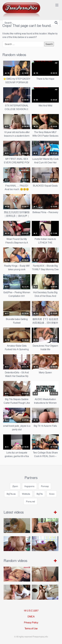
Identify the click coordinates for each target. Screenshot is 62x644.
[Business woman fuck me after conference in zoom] (45, 592)
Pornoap (45, 486)
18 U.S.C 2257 (31, 610)
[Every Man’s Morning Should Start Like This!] (45, 574)
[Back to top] (56, 637)
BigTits (40, 493)
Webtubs (26, 493)
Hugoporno (29, 486)
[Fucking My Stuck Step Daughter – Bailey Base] (17, 543)
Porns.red (30, 501)
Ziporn (15, 486)
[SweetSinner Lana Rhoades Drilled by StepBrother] (45, 543)
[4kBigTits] (21, 9)
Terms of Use (31, 628)
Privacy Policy (31, 622)
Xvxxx (51, 493)
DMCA (31, 616)
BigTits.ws (11, 493)
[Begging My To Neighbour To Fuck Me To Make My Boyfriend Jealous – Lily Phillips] (17, 592)
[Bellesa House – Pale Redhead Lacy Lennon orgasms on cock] (17, 525)
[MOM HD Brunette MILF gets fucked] (45, 525)
